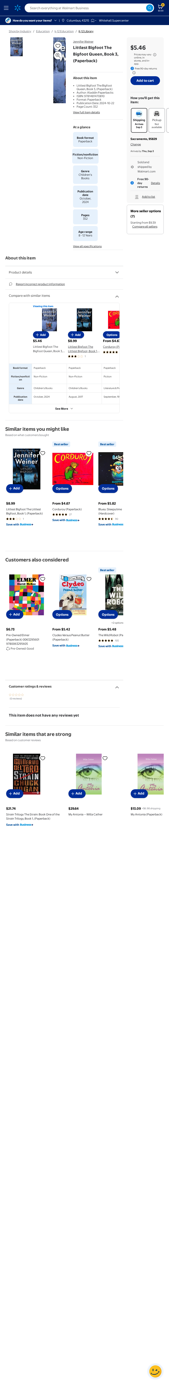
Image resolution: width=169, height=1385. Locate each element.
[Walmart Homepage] (17, 7)
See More (61, 408)
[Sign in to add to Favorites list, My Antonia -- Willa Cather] (104, 758)
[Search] (149, 7)
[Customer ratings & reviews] (117, 685)
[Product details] (117, 272)
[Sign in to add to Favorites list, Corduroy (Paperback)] (88, 452)
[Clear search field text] (142, 8)
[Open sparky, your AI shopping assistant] (155, 1371)
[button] (54, 72)
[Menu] (7, 7)
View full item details (86, 112)
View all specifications (87, 246)
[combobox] (89, 8)
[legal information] (154, 54)
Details (155, 183)
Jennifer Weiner (83, 41)
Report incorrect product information (40, 284)
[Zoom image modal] (58, 55)
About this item (20, 258)
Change (135, 144)
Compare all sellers (144, 226)
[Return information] (133, 72)
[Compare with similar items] (117, 294)
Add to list (148, 196)
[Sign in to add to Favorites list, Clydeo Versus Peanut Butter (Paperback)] (88, 578)
